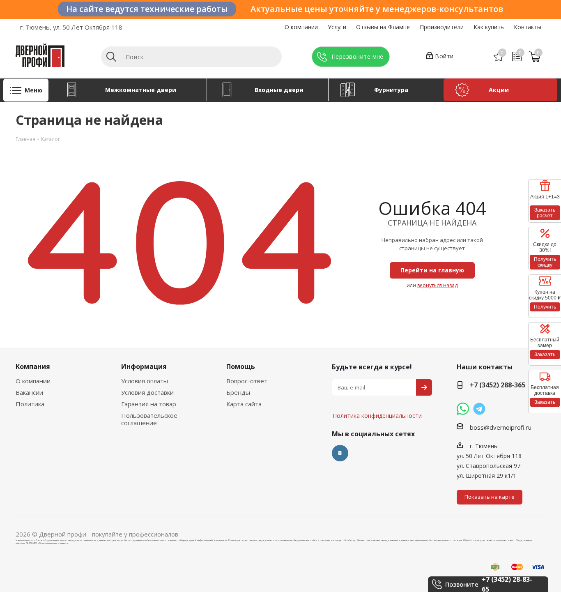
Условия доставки (147, 392)
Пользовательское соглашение (149, 419)
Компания (33, 366)
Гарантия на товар (148, 404)
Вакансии (29, 392)
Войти (444, 56)
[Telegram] (479, 409)
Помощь (240, 366)
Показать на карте (489, 496)
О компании (301, 27)
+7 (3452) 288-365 (497, 384)
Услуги (337, 27)
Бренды (238, 392)
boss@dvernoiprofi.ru (500, 427)
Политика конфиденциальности (373, 391)
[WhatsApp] (463, 409)
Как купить (489, 27)
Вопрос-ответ (246, 381)
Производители (442, 27)
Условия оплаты (144, 381)
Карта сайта (244, 404)
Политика (30, 404)
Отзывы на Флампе (383, 27)
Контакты (527, 27)
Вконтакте (340, 453)
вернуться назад (437, 285)
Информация (144, 366)
